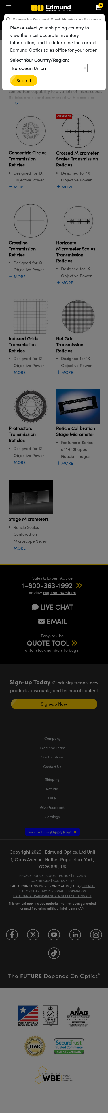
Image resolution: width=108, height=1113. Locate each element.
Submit (23, 80)
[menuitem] (10, 6)
